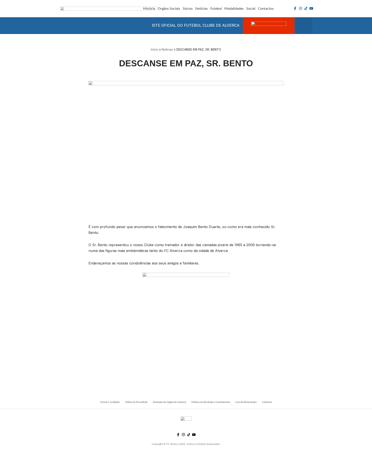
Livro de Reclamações (246, 402)
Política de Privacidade (136, 402)
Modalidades (234, 8)
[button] (304, 25)
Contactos (266, 8)
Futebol (216, 8)
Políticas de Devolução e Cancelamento (210, 402)
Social (250, 8)
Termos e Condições (110, 402)
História (149, 8)
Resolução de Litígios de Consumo (169, 402)
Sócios (188, 8)
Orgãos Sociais (169, 8)
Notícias (201, 8)
